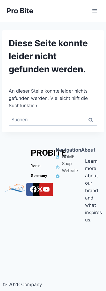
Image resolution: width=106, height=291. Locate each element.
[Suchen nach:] (53, 119)
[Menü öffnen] (94, 10)
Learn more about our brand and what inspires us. (93, 190)
